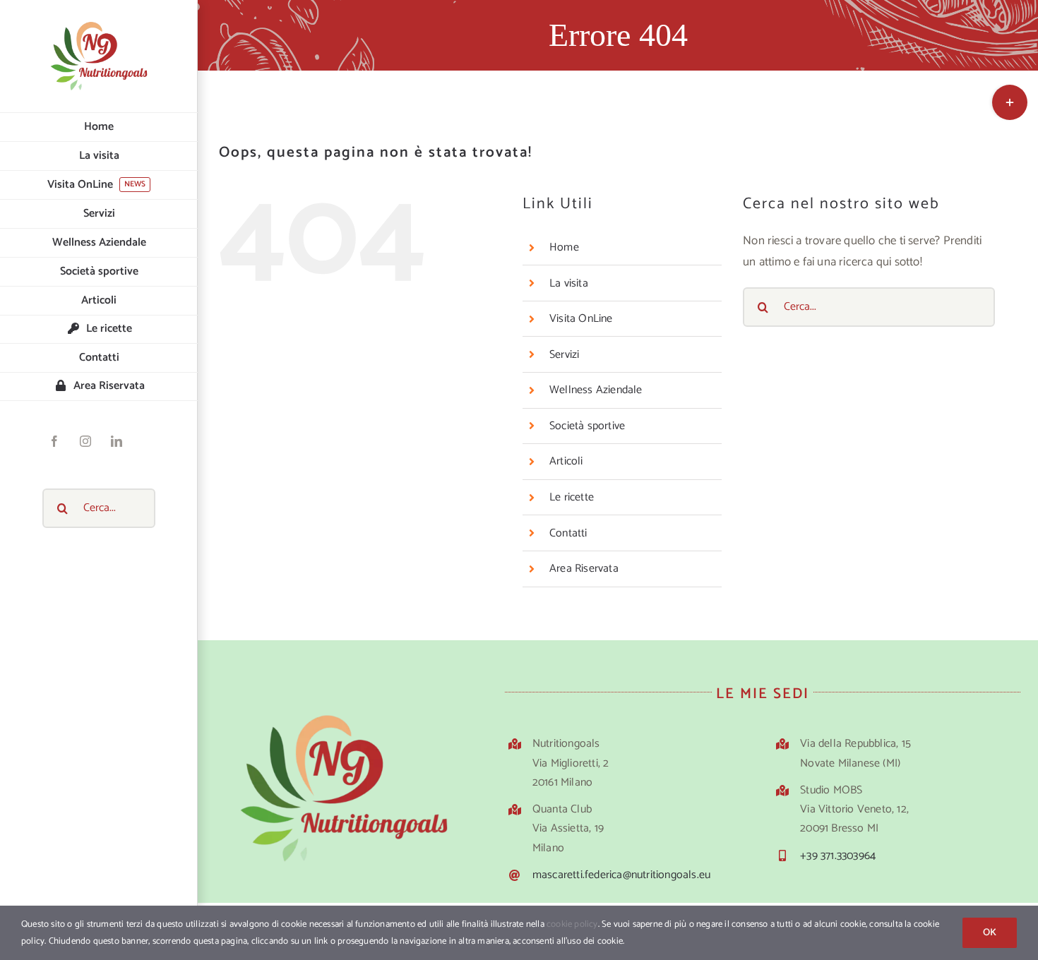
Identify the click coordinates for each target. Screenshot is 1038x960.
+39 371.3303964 (838, 855)
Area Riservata (584, 568)
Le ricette (571, 497)
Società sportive (587, 426)
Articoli (566, 461)
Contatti (568, 533)
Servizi (564, 354)
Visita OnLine (581, 318)
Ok (989, 933)
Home (564, 247)
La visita (568, 283)
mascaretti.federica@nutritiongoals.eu (621, 874)
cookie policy (572, 924)
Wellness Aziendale (596, 390)
